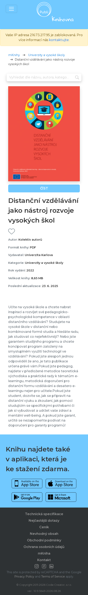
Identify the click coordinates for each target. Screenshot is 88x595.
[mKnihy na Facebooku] (44, 566)
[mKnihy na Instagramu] (37, 566)
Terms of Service (53, 576)
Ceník (44, 527)
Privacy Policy (24, 576)
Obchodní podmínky (44, 540)
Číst (44, 188)
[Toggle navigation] (11, 9)
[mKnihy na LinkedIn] (51, 566)
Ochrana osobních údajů (44, 547)
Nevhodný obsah (44, 534)
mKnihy (14, 55)
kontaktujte (59, 40)
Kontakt (44, 560)
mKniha (44, 553)
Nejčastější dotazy (44, 521)
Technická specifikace (44, 514)
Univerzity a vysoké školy (46, 55)
